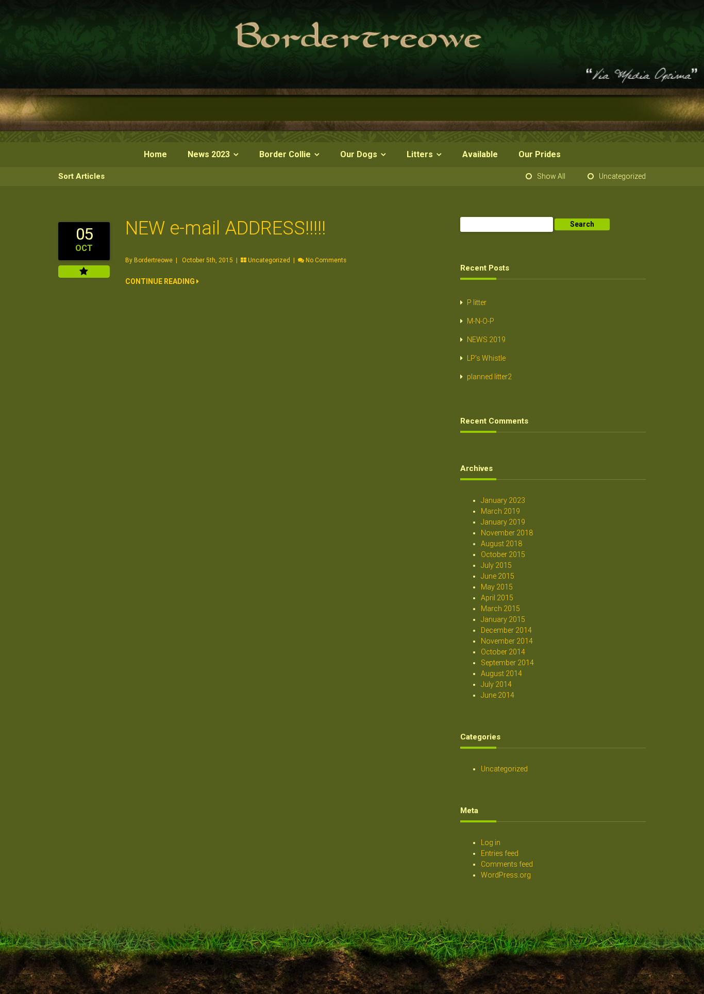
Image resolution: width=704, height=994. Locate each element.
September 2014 (507, 663)
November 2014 (507, 641)
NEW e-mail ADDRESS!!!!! (225, 228)
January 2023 (503, 500)
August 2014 (501, 673)
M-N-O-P (480, 321)
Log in (490, 842)
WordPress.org (506, 875)
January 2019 (503, 522)
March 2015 (500, 608)
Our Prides (539, 154)
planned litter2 (489, 377)
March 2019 (500, 511)
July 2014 (496, 684)
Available (480, 154)
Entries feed (499, 853)
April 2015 (497, 598)
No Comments (326, 260)
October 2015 (503, 554)
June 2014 (497, 695)
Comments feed (507, 864)
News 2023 (209, 154)
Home (155, 154)
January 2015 (503, 619)
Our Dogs (358, 154)
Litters (420, 154)
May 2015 (497, 587)
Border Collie (285, 154)
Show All (551, 176)
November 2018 (507, 533)
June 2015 (497, 576)
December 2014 (506, 630)
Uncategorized (622, 176)
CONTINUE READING (160, 281)
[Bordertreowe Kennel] (352, 139)
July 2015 (496, 565)
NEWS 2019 (486, 339)
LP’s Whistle (486, 358)
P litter (477, 302)
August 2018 (501, 544)
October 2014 (503, 652)
